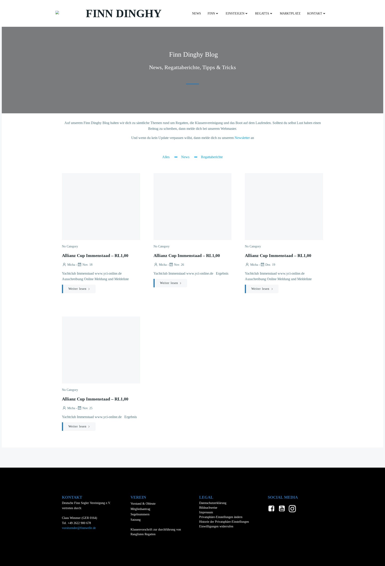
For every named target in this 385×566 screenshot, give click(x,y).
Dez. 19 (270, 264)
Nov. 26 (179, 264)
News (196, 13)
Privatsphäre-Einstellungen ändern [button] (220, 517)
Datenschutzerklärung (212, 503)
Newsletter (242, 138)
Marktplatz (290, 13)
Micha (71, 264)
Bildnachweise (208, 507)
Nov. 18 (87, 264)
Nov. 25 (87, 408)
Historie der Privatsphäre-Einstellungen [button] (224, 521)
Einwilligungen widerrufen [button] (216, 526)
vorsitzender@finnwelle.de (79, 528)
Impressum (206, 512)
